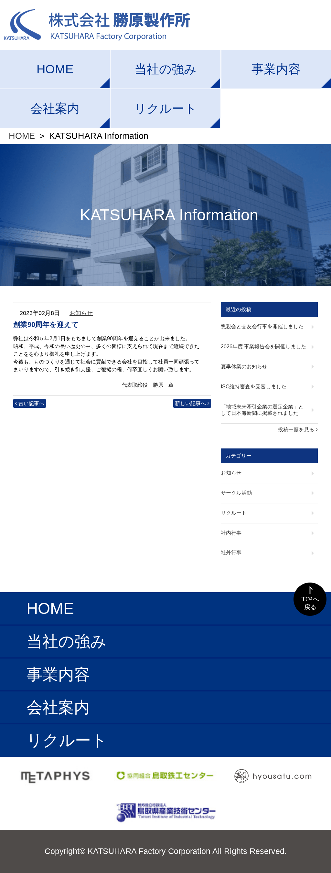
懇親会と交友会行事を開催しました (262, 326)
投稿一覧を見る (296, 429)
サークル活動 (236, 493)
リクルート (165, 108)
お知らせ (81, 313)
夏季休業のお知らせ (244, 366)
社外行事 (231, 552)
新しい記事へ (190, 403)
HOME (55, 69)
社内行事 (231, 533)
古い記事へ (31, 403)
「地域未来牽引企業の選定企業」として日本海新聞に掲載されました (262, 410)
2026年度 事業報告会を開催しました (263, 346)
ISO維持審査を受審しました (253, 386)
